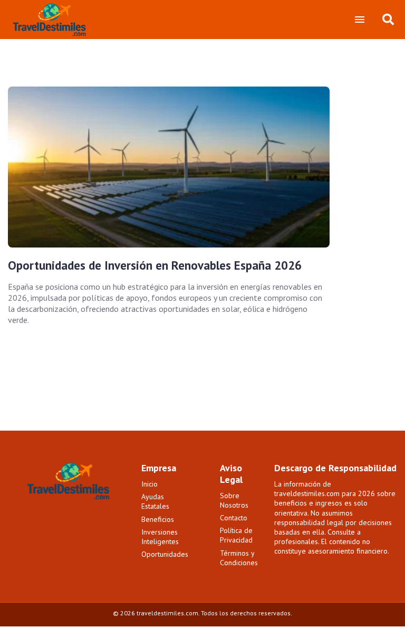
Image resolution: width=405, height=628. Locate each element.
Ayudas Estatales (155, 501)
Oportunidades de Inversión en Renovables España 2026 (155, 265)
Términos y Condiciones (239, 557)
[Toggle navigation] (359, 19)
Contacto (233, 517)
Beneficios (157, 519)
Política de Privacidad (236, 535)
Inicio (149, 484)
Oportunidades (164, 554)
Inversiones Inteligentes (160, 536)
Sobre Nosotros (234, 500)
